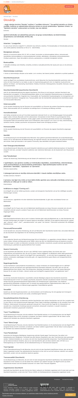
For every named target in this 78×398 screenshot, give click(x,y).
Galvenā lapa (7, 16)
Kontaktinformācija (67, 379)
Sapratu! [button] (70, 394)
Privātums (57, 379)
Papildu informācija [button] (7, 395)
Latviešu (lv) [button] (68, 6)
